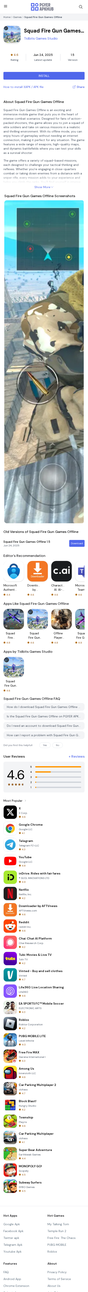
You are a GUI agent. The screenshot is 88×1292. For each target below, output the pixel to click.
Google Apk (11, 1224)
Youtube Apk (12, 1251)
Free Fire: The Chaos (61, 1238)
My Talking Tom (58, 1224)
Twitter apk (11, 1238)
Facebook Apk (13, 1231)
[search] (81, 7)
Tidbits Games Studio (41, 38)
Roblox (52, 1251)
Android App (12, 1279)
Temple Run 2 (56, 1231)
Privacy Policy (57, 1272)
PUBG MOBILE (56, 1245)
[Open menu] (5, 6)
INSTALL (44, 76)
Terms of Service (59, 1279)
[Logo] (42, 7)
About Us (53, 1286)
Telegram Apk (12, 1245)
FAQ (6, 1272)
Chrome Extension (16, 1286)
